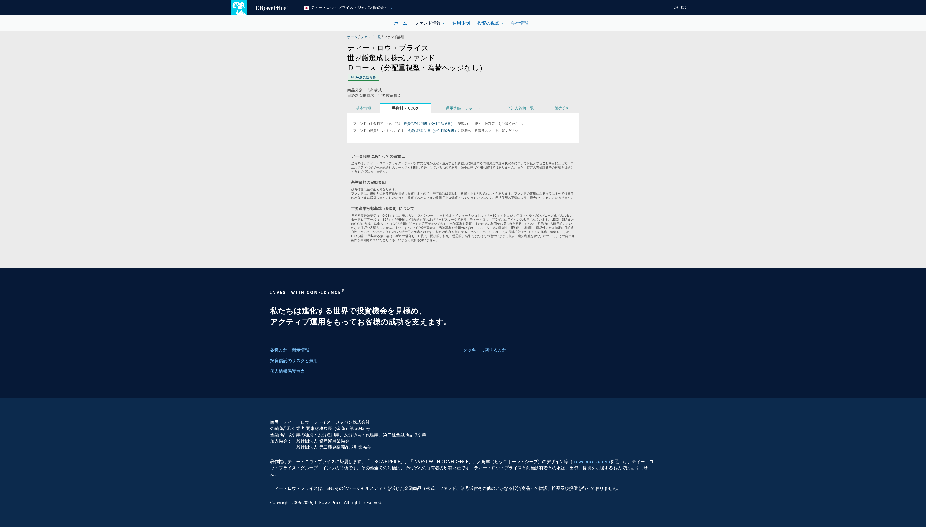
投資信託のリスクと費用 (294, 360)
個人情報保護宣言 (287, 371)
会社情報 (519, 23)
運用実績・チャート (463, 108)
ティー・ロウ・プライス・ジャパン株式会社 (349, 8)
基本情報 (363, 108)
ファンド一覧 (371, 37)
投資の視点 (488, 23)
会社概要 (680, 7)
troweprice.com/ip (591, 461)
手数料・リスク (405, 108)
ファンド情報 (428, 23)
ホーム (400, 23)
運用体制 (461, 23)
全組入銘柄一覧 (520, 108)
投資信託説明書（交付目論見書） (429, 123)
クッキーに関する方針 (484, 350)
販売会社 (562, 108)
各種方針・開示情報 (289, 350)
